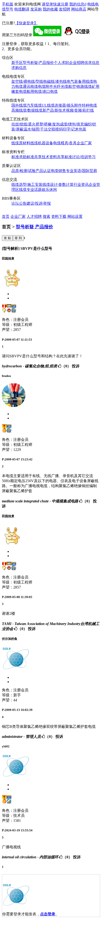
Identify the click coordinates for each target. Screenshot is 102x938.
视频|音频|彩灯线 (80, 110)
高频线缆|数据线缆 (26, 110)
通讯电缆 (30, 86)
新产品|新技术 (54, 110)
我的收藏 (50, 9)
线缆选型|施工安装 (26, 184)
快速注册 (60, 4)
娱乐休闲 (49, 190)
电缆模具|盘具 (65, 143)
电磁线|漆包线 (55, 81)
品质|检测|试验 (23, 171)
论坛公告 (19, 203)
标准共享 (34, 157)
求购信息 (19, 68)
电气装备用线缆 (80, 81)
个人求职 (61, 63)
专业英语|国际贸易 (81, 171)
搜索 (46, 216)
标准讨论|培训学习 (80, 157)
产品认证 (43, 171)
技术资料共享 (53, 157)
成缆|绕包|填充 (72, 124)
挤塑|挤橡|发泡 (48, 124)
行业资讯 (81, 184)
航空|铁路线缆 (80, 86)
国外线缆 (19, 105)
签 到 (18, 238)
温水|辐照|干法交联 (39, 129)
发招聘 (64, 9)
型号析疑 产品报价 (34, 226)
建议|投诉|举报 (39, 203)
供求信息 (91, 63)
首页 (5, 216)
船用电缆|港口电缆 (42, 91)
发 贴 (7, 238)
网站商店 (78, 9)
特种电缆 (89, 105)
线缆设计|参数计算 (58, 184)
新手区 (17, 63)
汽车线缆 (34, 105)
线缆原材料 (20, 143)
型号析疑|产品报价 (38, 63)
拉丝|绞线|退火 (23, 124)
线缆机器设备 (41, 143)
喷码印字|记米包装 (70, 129)
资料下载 (58, 216)
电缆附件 (45, 86)
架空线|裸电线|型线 (27, 81)
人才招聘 (34, 216)
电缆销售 (58, 171)
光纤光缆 (60, 86)
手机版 (7, 4)
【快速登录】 (26, 23)
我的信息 (77, 4)
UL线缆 (48, 105)
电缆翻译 (21, 9)
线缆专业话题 (30, 190)
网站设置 (75, 216)
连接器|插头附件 (68, 105)
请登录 (47, 4)
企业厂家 (84, 143)
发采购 (36, 9)
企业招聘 (76, 63)
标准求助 (19, 157)
